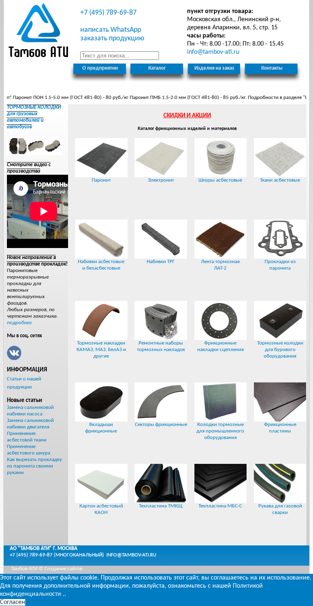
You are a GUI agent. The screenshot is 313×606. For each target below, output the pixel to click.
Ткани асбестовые (280, 180)
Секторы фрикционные (161, 424)
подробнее (19, 322)
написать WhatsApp (110, 29)
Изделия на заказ (214, 68)
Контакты (271, 68)
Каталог (157, 68)
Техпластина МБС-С (220, 506)
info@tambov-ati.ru (131, 555)
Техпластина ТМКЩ (161, 506)
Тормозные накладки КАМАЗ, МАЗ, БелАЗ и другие (101, 349)
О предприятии (100, 68)
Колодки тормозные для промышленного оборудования (220, 431)
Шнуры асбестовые (220, 180)
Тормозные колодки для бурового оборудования (280, 349)
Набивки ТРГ (161, 261)
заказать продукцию (112, 38)
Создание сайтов (63, 568)
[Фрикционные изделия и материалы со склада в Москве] (39, 31)
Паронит (101, 180)
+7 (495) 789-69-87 (108, 12)
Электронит (161, 180)
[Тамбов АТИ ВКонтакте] (14, 352)
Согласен (12, 602)
